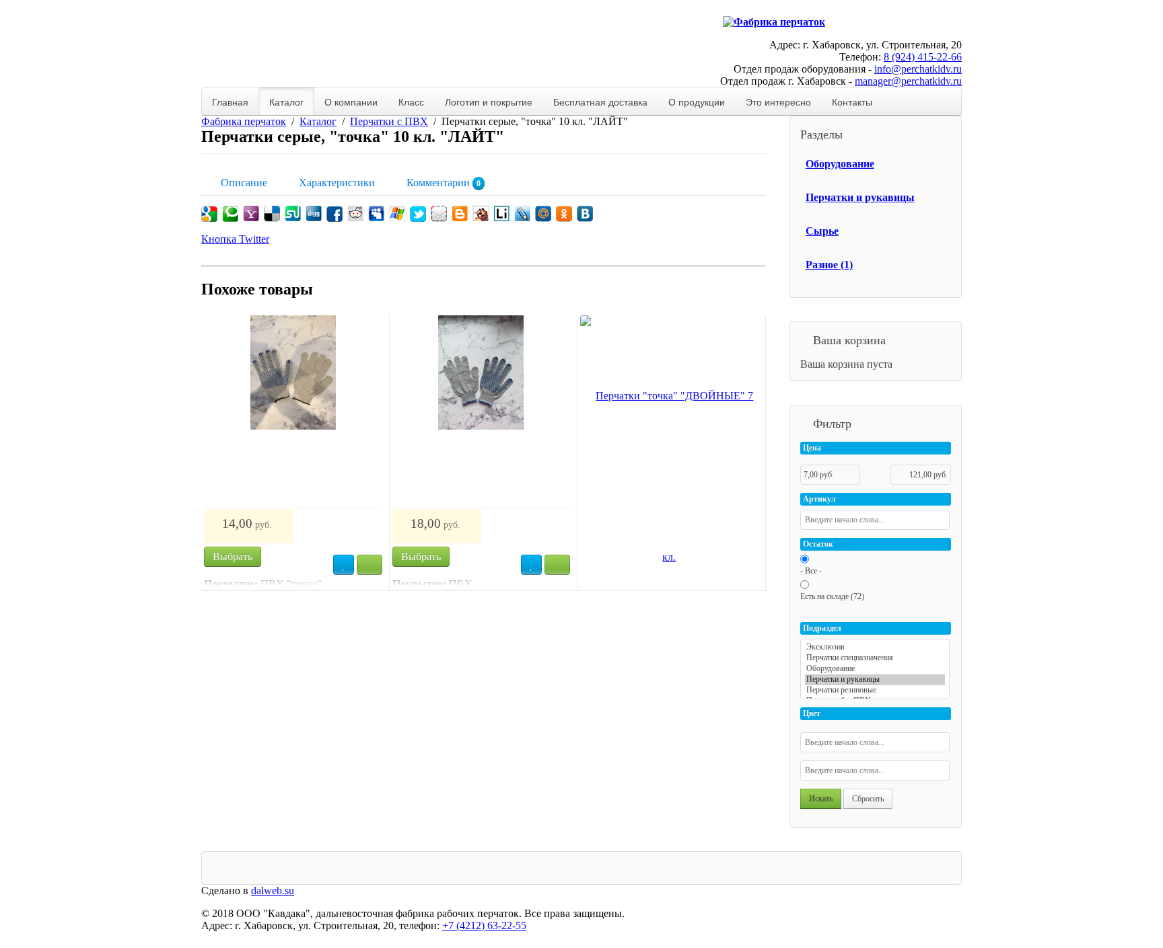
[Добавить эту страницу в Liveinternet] (501, 214)
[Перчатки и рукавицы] (875, 679)
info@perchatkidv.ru (918, 69)
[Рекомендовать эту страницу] (439, 214)
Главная (230, 101)
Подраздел (822, 628)
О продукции (696, 101)
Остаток (818, 544)
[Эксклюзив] (875, 647)
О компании (351, 101)
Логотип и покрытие (488, 101)
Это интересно (778, 101)
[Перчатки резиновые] (875, 690)
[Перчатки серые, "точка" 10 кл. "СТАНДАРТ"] (481, 411)
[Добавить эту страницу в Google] (209, 214)
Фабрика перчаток (243, 121)
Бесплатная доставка (600, 101)
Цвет (811, 713)
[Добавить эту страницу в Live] (397, 214)
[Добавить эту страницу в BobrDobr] (480, 214)
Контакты (852, 101)
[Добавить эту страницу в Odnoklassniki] (564, 214)
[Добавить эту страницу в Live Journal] (522, 214)
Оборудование (840, 163)
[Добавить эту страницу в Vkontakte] (585, 214)
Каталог (286, 101)
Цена (812, 447)
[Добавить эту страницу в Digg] (314, 214)
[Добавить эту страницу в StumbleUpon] (293, 214)
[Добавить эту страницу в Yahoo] (251, 214)
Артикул (819, 499)
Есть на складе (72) (832, 596)
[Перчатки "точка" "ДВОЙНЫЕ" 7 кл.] (669, 476)
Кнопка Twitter (235, 239)
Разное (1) (829, 264)
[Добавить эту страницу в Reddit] (355, 214)
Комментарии (442, 182)
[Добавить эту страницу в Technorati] (230, 214)
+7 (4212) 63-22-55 (484, 925)
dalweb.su (272, 890)
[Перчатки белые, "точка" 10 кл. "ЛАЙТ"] (293, 411)
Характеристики (335, 182)
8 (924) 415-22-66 (923, 57)
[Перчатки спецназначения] (875, 658)
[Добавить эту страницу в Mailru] (543, 214)
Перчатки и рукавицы (860, 197)
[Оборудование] (875, 669)
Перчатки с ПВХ (389, 121)
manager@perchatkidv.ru (908, 81)
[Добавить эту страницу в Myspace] (376, 214)
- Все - (811, 571)
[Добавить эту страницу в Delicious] (272, 214)
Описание (242, 182)
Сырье (822, 231)
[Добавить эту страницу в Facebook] (334, 214)
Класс (411, 101)
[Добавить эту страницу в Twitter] (418, 214)
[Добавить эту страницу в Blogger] (460, 214)
